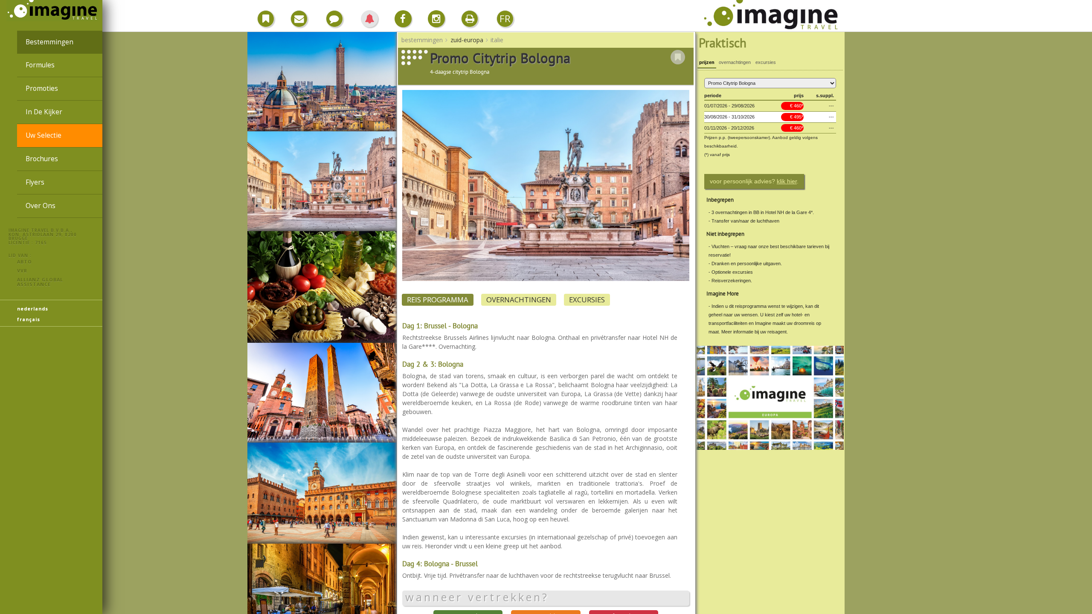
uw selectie (43, 135)
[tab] (706, 63)
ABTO (24, 261)
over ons (40, 205)
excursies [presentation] (765, 62)
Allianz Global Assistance (40, 281)
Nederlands (32, 308)
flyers (35, 182)
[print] (469, 18)
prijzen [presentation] (706, 62)
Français (28, 319)
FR (505, 18)
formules (40, 65)
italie (497, 40)
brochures (42, 158)
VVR (22, 270)
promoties (42, 88)
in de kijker (44, 111)
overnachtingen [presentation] (735, 62)
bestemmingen (49, 42)
